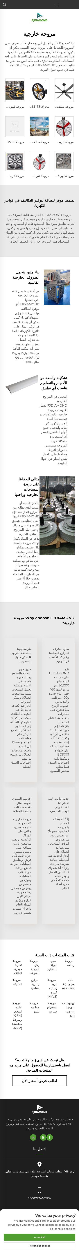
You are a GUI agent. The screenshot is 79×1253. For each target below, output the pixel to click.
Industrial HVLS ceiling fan (68, 1010)
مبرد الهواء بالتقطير (52, 965)
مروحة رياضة (70, 963)
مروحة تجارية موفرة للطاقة (17, 967)
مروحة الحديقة (17, 982)
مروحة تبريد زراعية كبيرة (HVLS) (52, 988)
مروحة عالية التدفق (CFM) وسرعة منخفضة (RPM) (17, 1015)
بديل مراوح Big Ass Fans (68, 984)
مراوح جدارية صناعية (35, 984)
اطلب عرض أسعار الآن (39, 1080)
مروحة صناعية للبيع (35, 1007)
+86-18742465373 (39, 1198)
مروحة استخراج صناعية (52, 1007)
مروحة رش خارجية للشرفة (35, 967)
